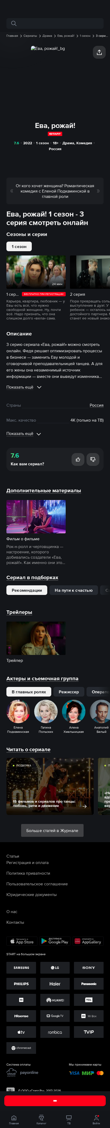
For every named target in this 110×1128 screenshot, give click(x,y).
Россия (55, 149)
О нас (11, 911)
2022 (27, 143)
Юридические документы (31, 894)
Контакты (15, 922)
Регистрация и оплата (27, 862)
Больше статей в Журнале (52, 830)
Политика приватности (28, 873)
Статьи (12, 856)
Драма (68, 143)
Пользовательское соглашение (37, 883)
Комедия (84, 143)
